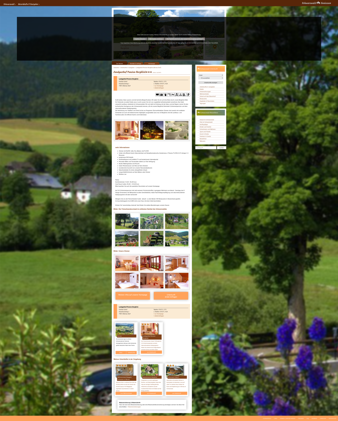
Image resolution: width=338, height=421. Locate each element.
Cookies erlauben (140, 39)
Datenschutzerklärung (194, 35)
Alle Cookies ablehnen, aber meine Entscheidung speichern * (185, 39)
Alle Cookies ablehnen (156, 39)
